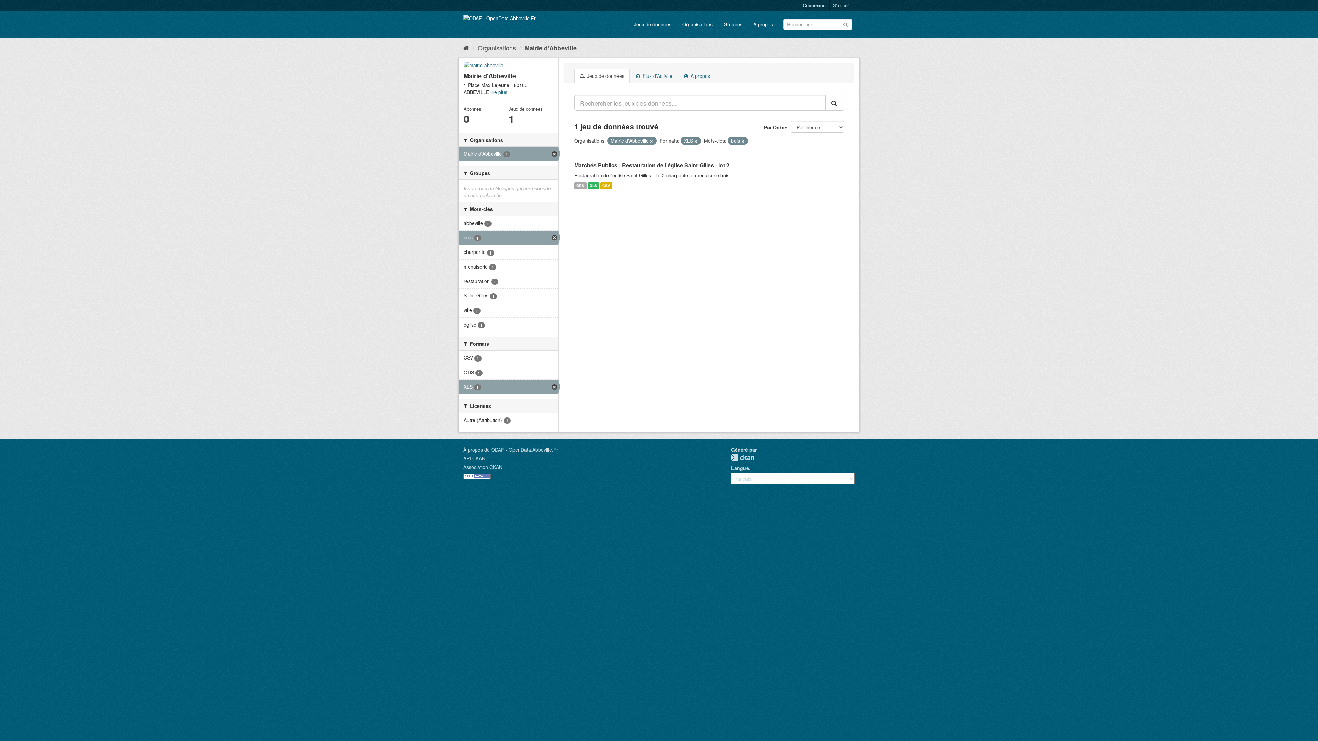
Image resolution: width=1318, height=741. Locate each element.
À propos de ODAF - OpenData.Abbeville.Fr (510, 449)
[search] (834, 103)
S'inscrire (842, 5)
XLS (593, 185)
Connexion (814, 5)
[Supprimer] (651, 141)
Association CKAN (482, 466)
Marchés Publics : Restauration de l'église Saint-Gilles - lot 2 (651, 165)
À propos (763, 24)
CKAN (742, 457)
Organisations (697, 24)
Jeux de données (652, 24)
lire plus (498, 92)
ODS (580, 185)
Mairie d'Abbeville (550, 48)
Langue (740, 467)
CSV (606, 185)
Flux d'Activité (656, 75)
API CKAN (474, 458)
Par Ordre (775, 127)
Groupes (733, 24)
